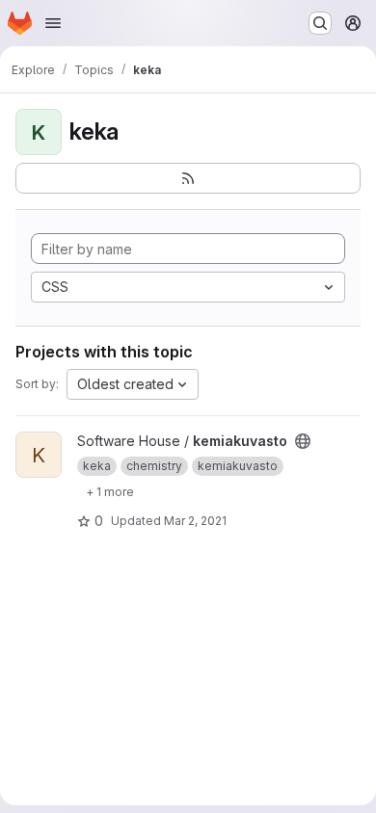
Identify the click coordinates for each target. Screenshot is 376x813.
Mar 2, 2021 (195, 520)
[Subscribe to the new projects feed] (188, 178)
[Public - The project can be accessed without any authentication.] (302, 441)
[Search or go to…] (320, 23)
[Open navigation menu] (53, 23)
